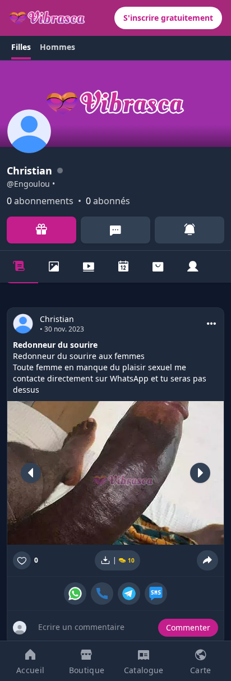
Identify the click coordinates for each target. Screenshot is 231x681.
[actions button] (211, 324)
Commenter (188, 627)
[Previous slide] (31, 473)
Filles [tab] (21, 47)
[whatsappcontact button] (75, 593)
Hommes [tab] (57, 47)
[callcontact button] (102, 593)
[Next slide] (200, 473)
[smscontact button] (156, 593)
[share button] (207, 560)
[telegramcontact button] (129, 593)
